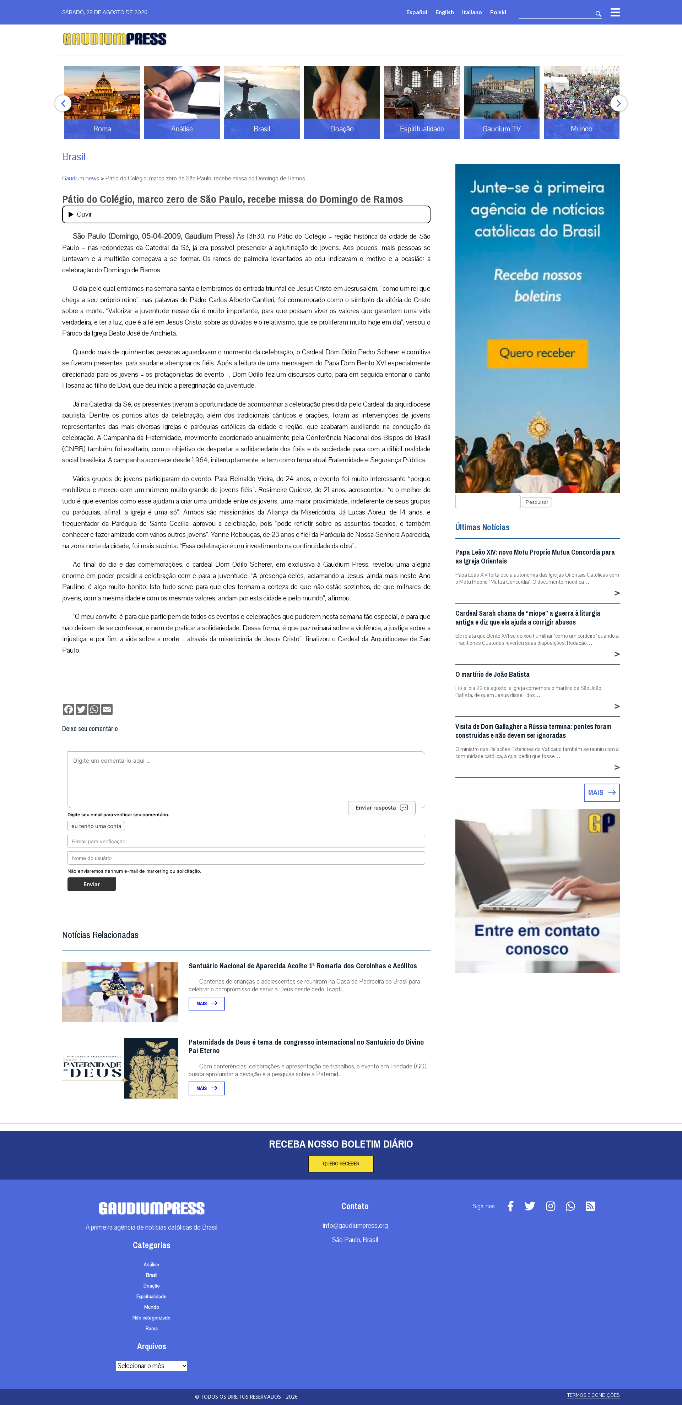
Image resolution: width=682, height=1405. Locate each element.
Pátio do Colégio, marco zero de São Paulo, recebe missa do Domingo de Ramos (232, 199)
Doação (152, 1286)
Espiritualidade (151, 1297)
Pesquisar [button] (537, 502)
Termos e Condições (593, 1395)
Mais (202, 1003)
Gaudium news (80, 178)
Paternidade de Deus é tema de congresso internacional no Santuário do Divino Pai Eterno (306, 1046)
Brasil (74, 157)
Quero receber (341, 1164)
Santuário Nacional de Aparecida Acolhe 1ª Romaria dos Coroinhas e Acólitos (303, 966)
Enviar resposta (376, 807)
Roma (152, 1328)
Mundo (151, 1307)
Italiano (472, 12)
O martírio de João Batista (492, 674)
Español (416, 12)
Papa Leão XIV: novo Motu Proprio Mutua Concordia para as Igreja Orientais (535, 557)
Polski (498, 12)
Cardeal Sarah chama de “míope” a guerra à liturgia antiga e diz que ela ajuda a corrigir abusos (527, 618)
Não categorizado (151, 1318)
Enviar (91, 884)
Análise (151, 1265)
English (444, 12)
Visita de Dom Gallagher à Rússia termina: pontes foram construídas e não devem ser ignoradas (533, 731)
